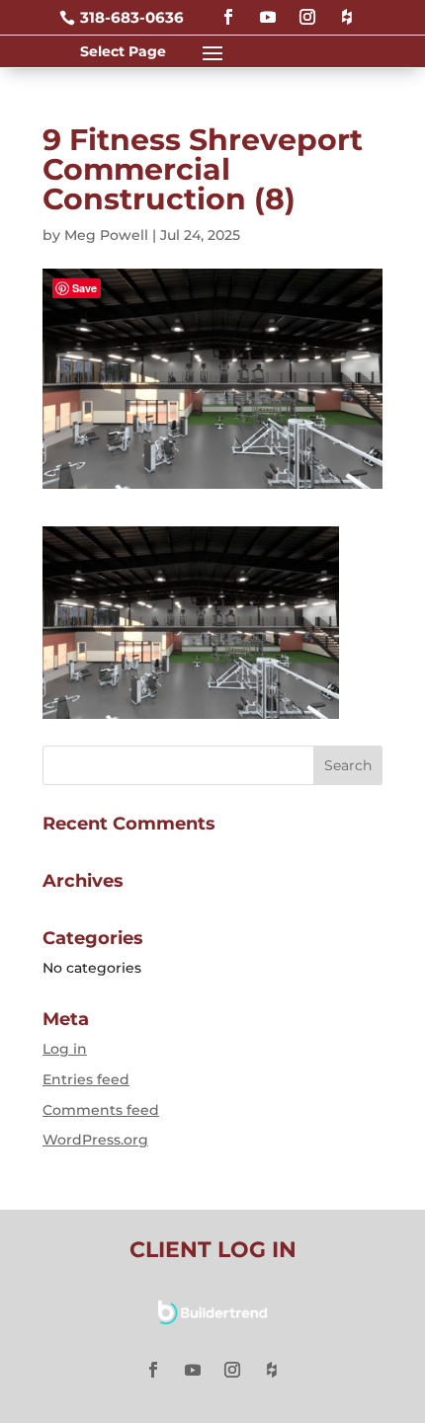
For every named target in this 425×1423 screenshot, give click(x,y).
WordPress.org (95, 1139)
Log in (64, 1049)
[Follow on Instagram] (307, 8)
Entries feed (85, 1079)
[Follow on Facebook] (228, 8)
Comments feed (100, 1110)
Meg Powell (106, 235)
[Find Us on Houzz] (347, 8)
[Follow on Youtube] (268, 8)
